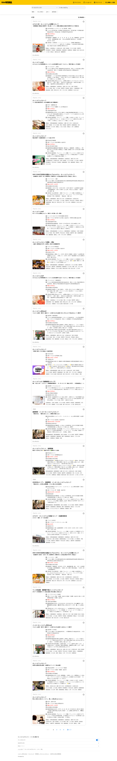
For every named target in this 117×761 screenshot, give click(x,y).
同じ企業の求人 (36, 55)
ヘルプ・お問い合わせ (22, 753)
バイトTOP (20, 749)
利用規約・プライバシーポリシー (42, 753)
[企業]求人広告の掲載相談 (55, 753)
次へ (68, 729)
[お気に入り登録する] (83, 21)
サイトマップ (31, 753)
